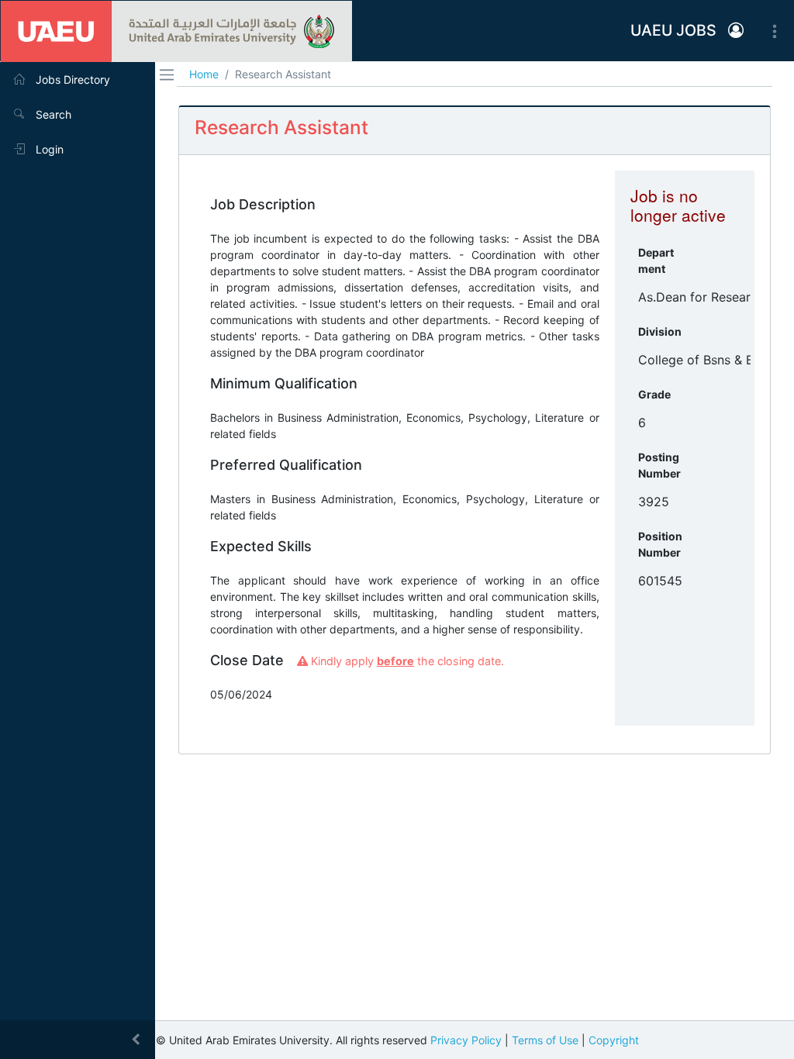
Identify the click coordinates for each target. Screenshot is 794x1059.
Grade (654, 394)
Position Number (660, 544)
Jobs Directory (71, 79)
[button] (735, 31)
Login (48, 149)
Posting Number (659, 465)
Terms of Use (545, 1040)
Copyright (614, 1040)
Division (660, 331)
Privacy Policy (466, 1040)
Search (52, 114)
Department (656, 260)
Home (204, 74)
